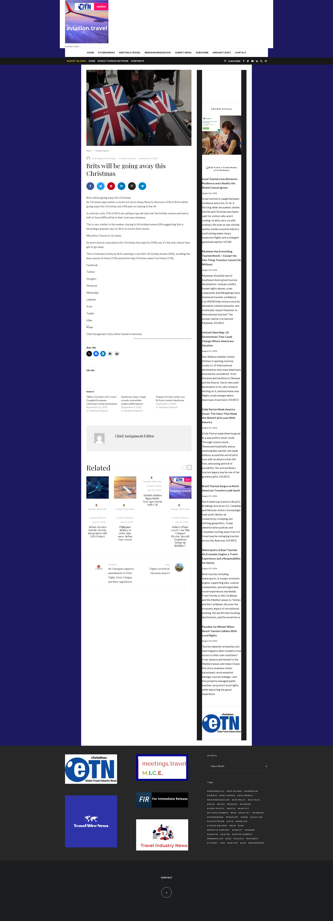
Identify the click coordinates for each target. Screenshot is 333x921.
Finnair (259, 813)
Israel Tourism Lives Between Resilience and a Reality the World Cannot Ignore (219, 183)
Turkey (213, 843)
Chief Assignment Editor (104, 158)
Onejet (238, 830)
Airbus (213, 795)
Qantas (213, 834)
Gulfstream (216, 821)
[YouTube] (252, 61)
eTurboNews (106, 52)
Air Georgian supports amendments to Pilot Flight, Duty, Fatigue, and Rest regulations (121, 573)
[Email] (132, 186)
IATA (230, 821)
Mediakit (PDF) (222, 52)
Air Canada (228, 795)
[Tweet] (101, 186)
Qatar (226, 834)
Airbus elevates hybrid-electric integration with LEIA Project (97, 531)
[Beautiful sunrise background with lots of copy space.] (125, 487)
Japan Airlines (218, 826)
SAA (229, 839)
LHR (242, 826)
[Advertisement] (205, 23)
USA (244, 843)
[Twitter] (248, 61)
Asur (212, 804)
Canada (246, 804)
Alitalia (254, 800)
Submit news (183, 52)
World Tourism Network (113, 61)
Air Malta (239, 800)
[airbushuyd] (97, 487)
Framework (216, 817)
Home (92, 61)
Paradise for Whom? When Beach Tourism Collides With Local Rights (219, 631)
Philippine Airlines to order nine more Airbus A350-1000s (125, 533)
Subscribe (202, 52)
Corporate (137, 61)
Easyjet (244, 808)
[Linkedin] (257, 61)
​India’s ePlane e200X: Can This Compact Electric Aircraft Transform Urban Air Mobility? (180, 536)
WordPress (257, 843)
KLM (233, 826)
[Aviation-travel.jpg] (180, 487)
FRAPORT (233, 817)
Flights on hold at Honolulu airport (160, 568)
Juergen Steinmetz (97, 509)
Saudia (239, 839)
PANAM (250, 830)
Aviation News (154, 485)
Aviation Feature (127, 158)
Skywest (253, 839)
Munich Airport (219, 830)
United (233, 843)
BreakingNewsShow (158, 52)
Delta (232, 808)
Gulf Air (257, 817)
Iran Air (242, 821)
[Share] (90, 186)
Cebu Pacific (217, 808)
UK (223, 843)
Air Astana (235, 791)
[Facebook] (244, 61)
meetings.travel (129, 52)
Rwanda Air (216, 839)
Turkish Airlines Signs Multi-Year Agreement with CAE (152, 500)
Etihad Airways (219, 813)
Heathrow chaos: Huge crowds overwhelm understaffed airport (133, 400)
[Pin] (111, 186)
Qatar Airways (243, 834)
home (90, 52)
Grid (245, 817)
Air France (246, 795)
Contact (240, 52)
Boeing (233, 804)
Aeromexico (216, 791)
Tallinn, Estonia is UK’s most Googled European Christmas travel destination (101, 400)
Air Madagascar (219, 800)
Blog (222, 804)
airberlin (252, 791)
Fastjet (245, 813)
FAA (234, 813)
